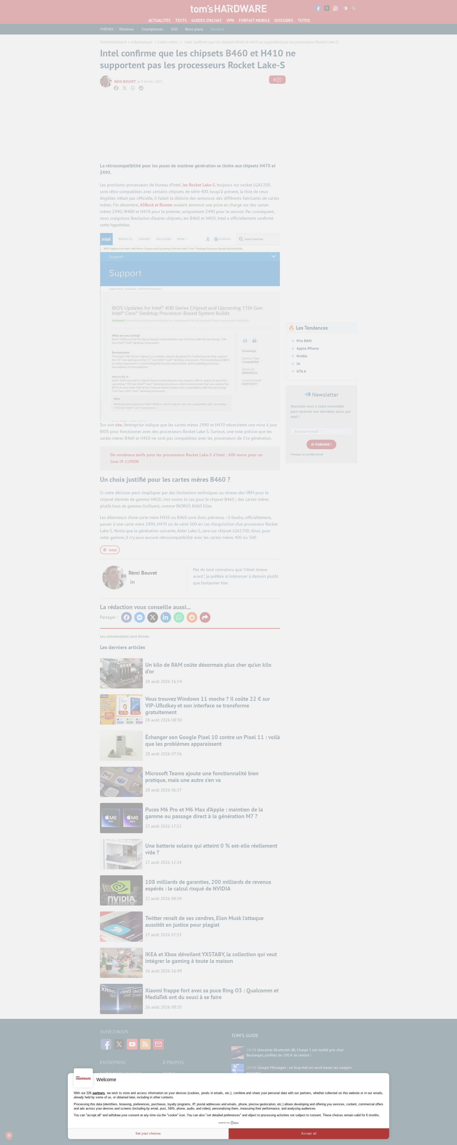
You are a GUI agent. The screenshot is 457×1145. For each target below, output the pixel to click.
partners (99, 1093)
